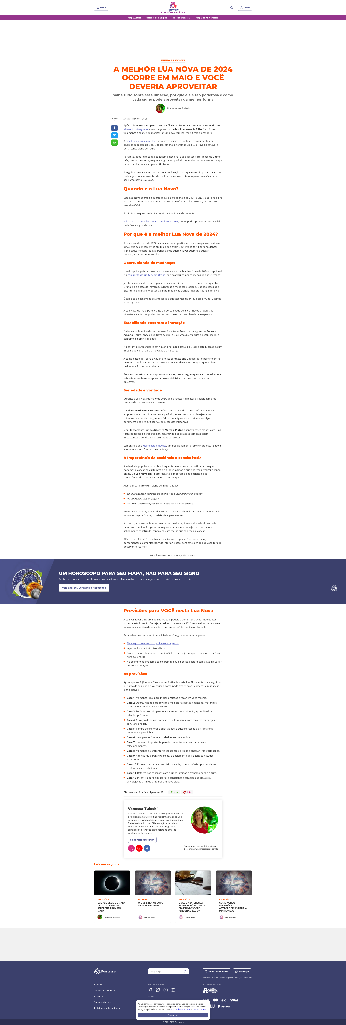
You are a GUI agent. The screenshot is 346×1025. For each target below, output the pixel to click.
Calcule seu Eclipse (156, 18)
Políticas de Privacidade (107, 1008)
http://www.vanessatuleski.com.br (203, 849)
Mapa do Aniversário (207, 18)
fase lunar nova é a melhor (141, 141)
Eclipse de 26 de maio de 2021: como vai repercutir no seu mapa (111, 907)
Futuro (165, 60)
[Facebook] (147, 848)
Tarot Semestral (181, 18)
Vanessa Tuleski (181, 108)
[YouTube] (139, 848)
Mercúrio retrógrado (136, 129)
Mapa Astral (134, 18)
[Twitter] (158, 990)
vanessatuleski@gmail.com (204, 846)
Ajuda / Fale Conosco (218, 971)
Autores (98, 984)
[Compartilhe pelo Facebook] (114, 128)
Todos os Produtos (104, 990)
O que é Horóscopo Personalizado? (151, 904)
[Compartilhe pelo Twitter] (114, 135)
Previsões (179, 60)
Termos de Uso (102, 1002)
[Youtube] (173, 990)
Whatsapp (244, 971)
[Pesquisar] (231, 7)
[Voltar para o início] (173, 6)
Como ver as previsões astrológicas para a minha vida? (233, 907)
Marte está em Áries (154, 445)
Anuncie (98, 996)
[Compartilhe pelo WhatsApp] (114, 142)
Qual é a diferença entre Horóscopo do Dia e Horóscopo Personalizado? (193, 907)
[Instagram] (131, 848)
